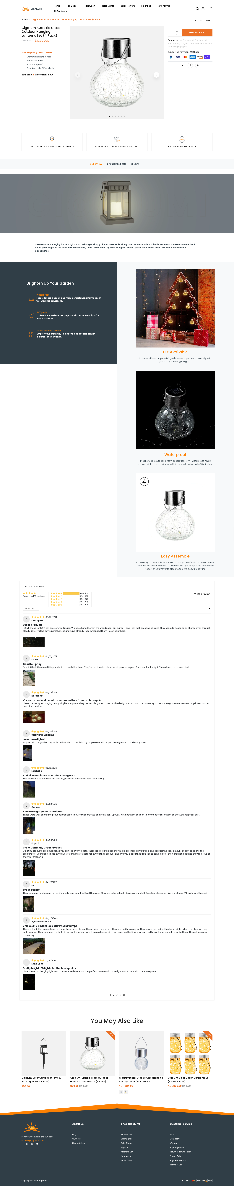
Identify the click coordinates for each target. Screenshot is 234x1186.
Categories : (173, 40)
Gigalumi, (186, 43)
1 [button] (109, 116)
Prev (200, 21)
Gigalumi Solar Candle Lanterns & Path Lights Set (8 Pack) (41, 1079)
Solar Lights (108, 5)
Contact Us (175, 1138)
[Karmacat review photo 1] (34, 717)
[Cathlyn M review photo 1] (34, 642)
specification (116, 164)
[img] (38, 617)
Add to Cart (197, 32)
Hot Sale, (195, 43)
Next (208, 21)
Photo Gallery (78, 1143)
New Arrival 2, (206, 43)
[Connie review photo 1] (29, 825)
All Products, (186, 40)
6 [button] (124, 116)
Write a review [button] (202, 594)
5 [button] (121, 116)
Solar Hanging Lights (177, 46)
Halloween (89, 5)
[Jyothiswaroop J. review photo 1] (34, 946)
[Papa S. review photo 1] (29, 868)
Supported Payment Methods (183, 52)
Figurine (124, 1147)
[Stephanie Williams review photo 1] (27, 753)
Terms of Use (176, 1164)
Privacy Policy (176, 1156)
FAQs (172, 1134)
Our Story (76, 1138)
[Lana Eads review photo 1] (29, 982)
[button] (56, 593)
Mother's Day (127, 1151)
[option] (117, 72)
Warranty (174, 1143)
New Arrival (164, 5)
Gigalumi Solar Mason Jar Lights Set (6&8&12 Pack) (188, 1079)
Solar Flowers (128, 5)
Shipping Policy (177, 1147)
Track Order (126, 1160)
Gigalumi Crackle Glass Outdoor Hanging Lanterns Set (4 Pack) (89, 1079)
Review (135, 164)
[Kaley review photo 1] (29, 678)
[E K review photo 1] (28, 904)
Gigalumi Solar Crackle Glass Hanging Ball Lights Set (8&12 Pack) (141, 1079)
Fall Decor (72, 5)
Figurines (146, 5)
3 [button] (115, 116)
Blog (74, 1134)
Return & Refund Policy (180, 1151)
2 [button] (112, 116)
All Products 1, (198, 40)
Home (57, 5)
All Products (60, 11)
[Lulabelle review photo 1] (29, 789)
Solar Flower (126, 1143)
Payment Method (178, 1160)
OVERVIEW (96, 164)
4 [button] (118, 116)
